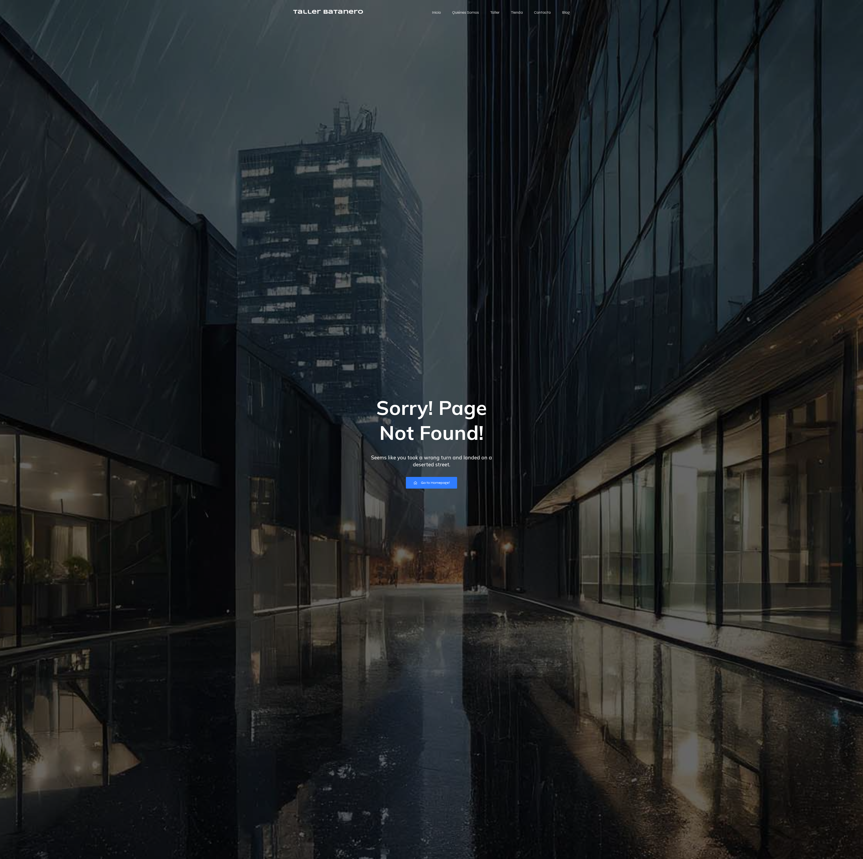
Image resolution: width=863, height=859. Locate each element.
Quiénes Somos (465, 12)
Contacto (542, 12)
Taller (495, 12)
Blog (566, 12)
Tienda (517, 12)
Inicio (436, 12)
